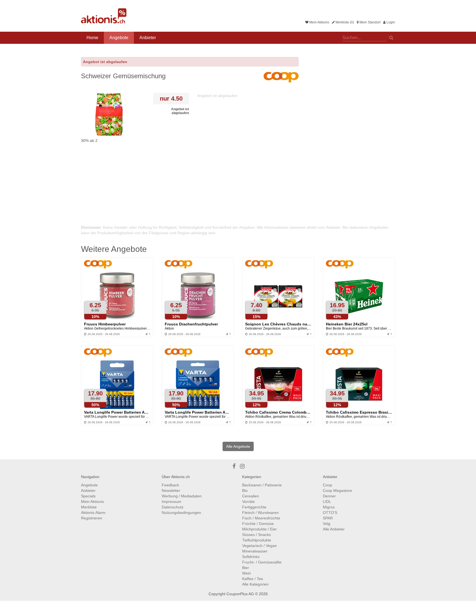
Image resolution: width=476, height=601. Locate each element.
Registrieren (91, 518)
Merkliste (89, 507)
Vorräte (248, 501)
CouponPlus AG (240, 594)
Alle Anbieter (334, 529)
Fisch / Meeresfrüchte (261, 518)
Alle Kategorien (255, 584)
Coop (327, 485)
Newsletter (171, 490)
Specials (88, 496)
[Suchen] (391, 37)
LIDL (327, 501)
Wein (246, 573)
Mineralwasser (254, 551)
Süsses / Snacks (256, 534)
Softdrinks (250, 556)
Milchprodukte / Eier (259, 529)
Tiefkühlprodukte (256, 540)
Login (390, 22)
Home (92, 37)
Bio (245, 490)
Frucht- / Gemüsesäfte (262, 562)
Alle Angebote (238, 446)
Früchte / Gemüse (258, 523)
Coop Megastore (337, 490)
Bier (245, 567)
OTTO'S (330, 512)
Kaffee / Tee (252, 578)
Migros (329, 507)
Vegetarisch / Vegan (259, 545)
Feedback (170, 485)
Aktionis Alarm (93, 512)
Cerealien (250, 496)
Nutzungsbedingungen (181, 512)
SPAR (328, 518)
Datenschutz (172, 507)
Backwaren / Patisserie (262, 485)
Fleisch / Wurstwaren (260, 512)
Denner (329, 496)
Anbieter (147, 37)
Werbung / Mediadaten (182, 496)
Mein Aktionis (319, 22)
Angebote (118, 37)
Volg (326, 523)
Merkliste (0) (344, 22)
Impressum (171, 501)
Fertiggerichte (254, 507)
